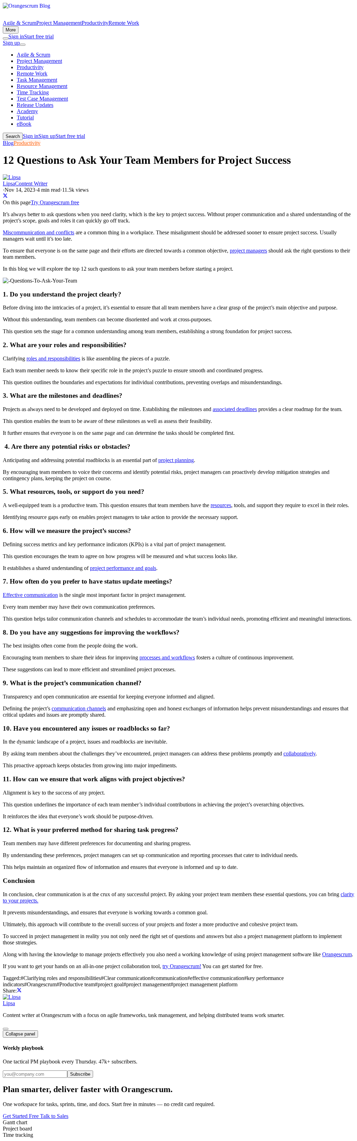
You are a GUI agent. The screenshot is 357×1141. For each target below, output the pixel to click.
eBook (24, 124)
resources (221, 505)
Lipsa (9, 1003)
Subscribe (80, 1074)
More (11, 29)
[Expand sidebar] (5, 1029)
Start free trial (39, 36)
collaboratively (299, 753)
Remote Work (123, 23)
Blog (8, 143)
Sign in (16, 36)
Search (13, 136)
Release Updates (35, 105)
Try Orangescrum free (55, 202)
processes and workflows (167, 657)
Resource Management (42, 86)
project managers (248, 251)
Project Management (59, 23)
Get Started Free (21, 1116)
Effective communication (30, 595)
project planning (176, 460)
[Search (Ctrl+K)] (5, 38)
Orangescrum (337, 954)
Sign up (11, 43)
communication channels (79, 708)
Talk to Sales (54, 1116)
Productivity (95, 23)
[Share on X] (5, 196)
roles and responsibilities (53, 358)
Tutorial (25, 117)
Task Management (37, 80)
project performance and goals (123, 568)
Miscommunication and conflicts (38, 232)
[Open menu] (22, 45)
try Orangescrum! (181, 966)
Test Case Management (42, 99)
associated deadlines (235, 409)
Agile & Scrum (19, 23)
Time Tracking (33, 92)
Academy (27, 111)
